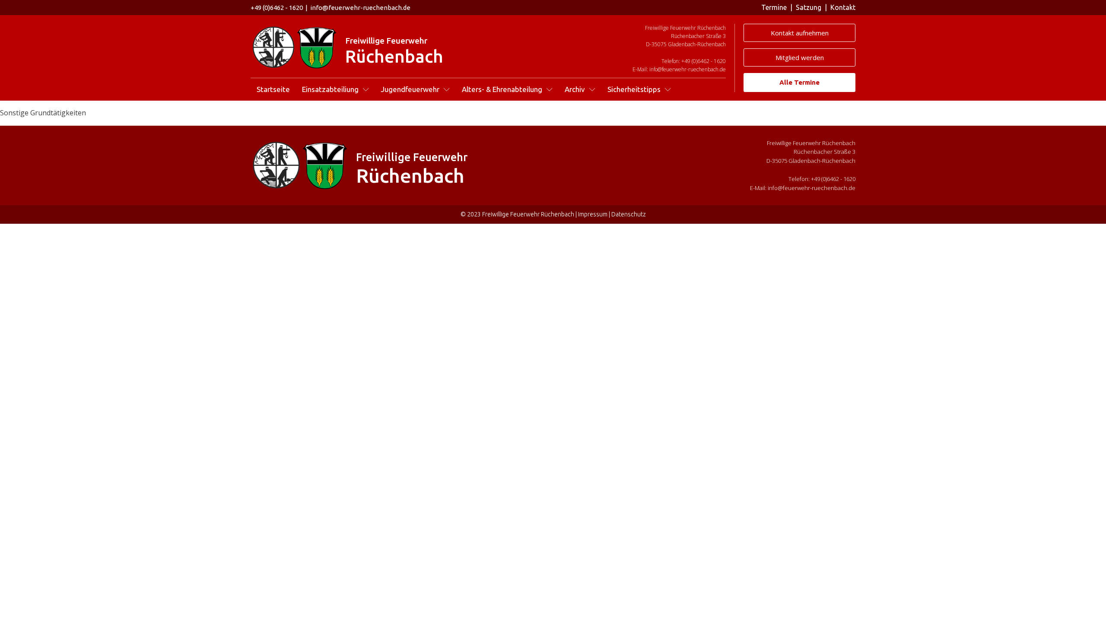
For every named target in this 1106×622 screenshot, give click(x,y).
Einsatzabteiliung (330, 89)
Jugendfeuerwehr (410, 89)
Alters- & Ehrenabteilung (502, 89)
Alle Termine (799, 82)
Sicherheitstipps (634, 89)
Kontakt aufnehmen (800, 33)
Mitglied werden (799, 57)
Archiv (575, 89)
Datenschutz (628, 214)
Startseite (273, 89)
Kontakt (842, 7)
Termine (774, 7)
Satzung (808, 7)
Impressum (592, 214)
